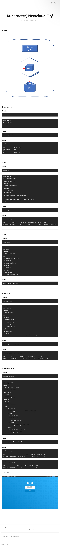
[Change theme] (52, 3)
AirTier (3, 3)
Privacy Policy (5, 536)
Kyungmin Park (34, 20)
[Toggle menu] (58, 3)
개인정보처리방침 (15, 536)
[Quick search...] (55, 3)
